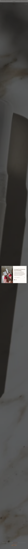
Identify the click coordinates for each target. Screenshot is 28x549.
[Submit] (24, 277)
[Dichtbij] (25, 266)
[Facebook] (14, 279)
